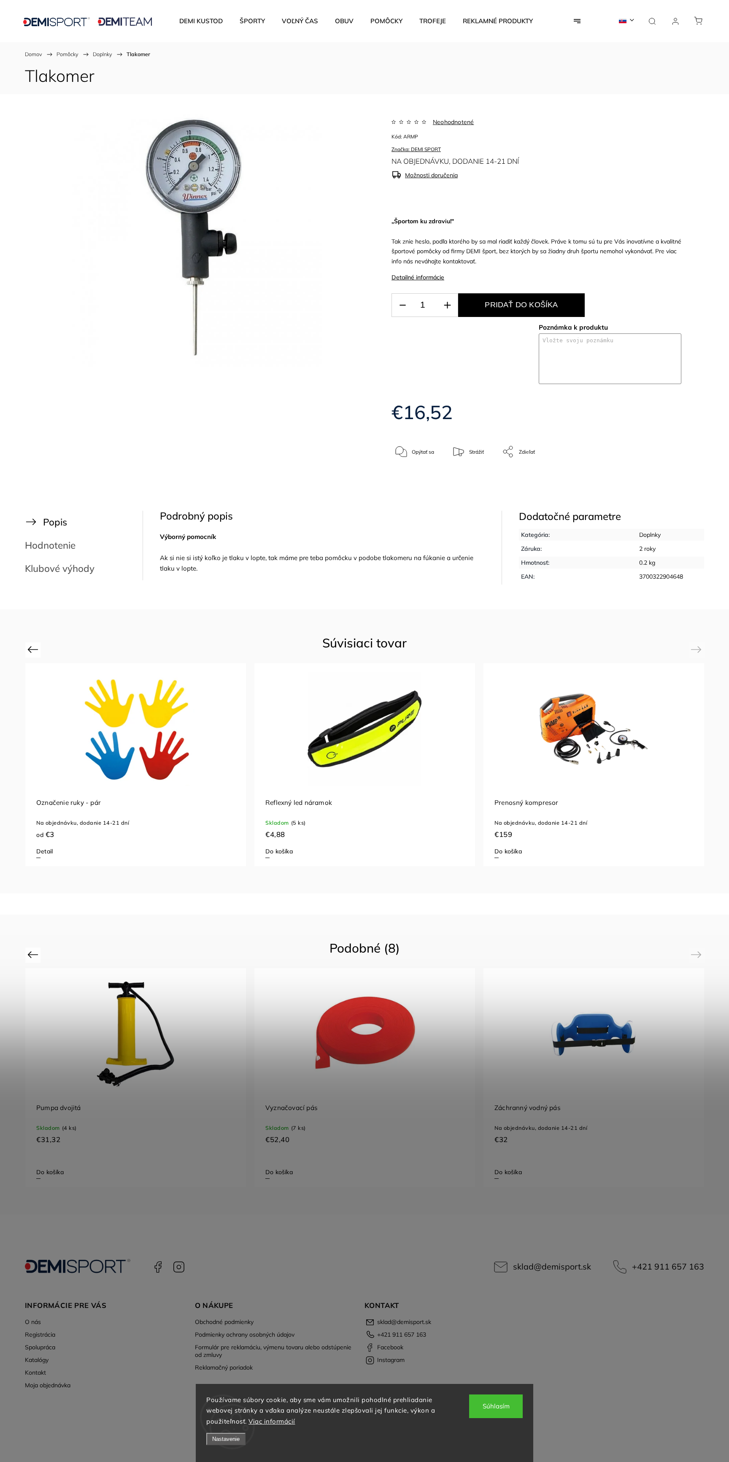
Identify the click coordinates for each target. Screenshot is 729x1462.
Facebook (157, 1267)
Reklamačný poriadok (224, 1367)
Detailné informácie (418, 277)
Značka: (416, 149)
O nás (33, 1322)
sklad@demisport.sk (552, 1266)
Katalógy (37, 1360)
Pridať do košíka (521, 305)
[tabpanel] (364, 764)
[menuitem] (201, 21)
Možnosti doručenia (431, 175)
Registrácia (40, 1334)
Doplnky (650, 535)
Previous (34, 649)
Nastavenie (226, 1439)
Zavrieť (662, 480)
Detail (44, 851)
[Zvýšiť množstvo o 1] (447, 305)
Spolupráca (40, 1347)
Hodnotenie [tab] (50, 545)
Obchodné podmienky (224, 1322)
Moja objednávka (47, 1385)
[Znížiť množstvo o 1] (402, 305)
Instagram (179, 1267)
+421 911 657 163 (668, 1266)
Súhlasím (496, 1406)
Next (697, 649)
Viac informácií (271, 1421)
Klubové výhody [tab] (59, 568)
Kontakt (35, 1372)
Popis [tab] (55, 522)
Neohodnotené (453, 122)
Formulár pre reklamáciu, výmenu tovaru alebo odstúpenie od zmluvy (273, 1351)
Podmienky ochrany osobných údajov (244, 1334)
